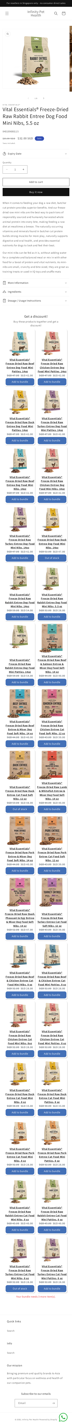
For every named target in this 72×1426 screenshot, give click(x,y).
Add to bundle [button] (20, 381)
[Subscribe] (53, 1403)
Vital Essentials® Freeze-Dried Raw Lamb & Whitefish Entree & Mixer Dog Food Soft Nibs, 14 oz (52, 790)
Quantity (7, 162)
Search (11, 1330)
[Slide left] (28, 98)
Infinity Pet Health (30, 1419)
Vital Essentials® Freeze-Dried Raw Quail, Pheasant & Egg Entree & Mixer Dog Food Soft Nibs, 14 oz (20, 917)
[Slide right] (44, 98)
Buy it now (36, 192)
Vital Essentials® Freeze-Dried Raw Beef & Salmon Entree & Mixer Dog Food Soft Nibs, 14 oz (52, 663)
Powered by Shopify (48, 1419)
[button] (7, 13)
